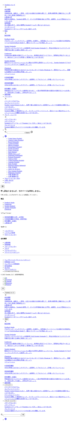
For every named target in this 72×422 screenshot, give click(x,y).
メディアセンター (10, 119)
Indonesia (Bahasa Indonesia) (17, 165)
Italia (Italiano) (12, 152)
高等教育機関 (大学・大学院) (14, 217)
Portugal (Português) (14, 157)
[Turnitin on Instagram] (8, 283)
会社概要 (7, 9)
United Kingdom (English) (16, 160)
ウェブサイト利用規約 (12, 264)
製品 (6, 31)
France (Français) (13, 150)
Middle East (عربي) (14, 154)
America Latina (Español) (16, 140)
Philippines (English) (14, 173)
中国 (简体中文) (13, 174)
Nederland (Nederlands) (15, 155)
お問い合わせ (9, 180)
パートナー (8, 96)
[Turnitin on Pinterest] (7, 284)
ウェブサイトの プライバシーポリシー (17, 260)
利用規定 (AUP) (9, 262)
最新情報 (7, 94)
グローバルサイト (10, 269)
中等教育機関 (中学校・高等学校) (15, 219)
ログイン (7, 182)
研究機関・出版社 (10, 221)
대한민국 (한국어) (14, 169)
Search (27, 132)
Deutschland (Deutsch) (15, 147)
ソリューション (9, 74)
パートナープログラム (12, 101)
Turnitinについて (9, 5)
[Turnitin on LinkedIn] (7, 281)
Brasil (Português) (13, 142)
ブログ (6, 248)
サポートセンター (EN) (12, 178)
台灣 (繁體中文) (13, 176)
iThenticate (7, 209)
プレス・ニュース (10, 115)
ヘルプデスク (9, 231)
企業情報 (7, 242)
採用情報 (7, 244)
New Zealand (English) (15, 171)
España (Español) (13, 148)
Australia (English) (13, 162)
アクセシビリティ (10, 250)
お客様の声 (8, 223)
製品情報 (7, 35)
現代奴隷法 (8, 266)
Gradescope (8, 204)
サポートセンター (10, 234)
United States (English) (15, 138)
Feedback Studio (9, 202)
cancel (32, 132)
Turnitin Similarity (9, 206)
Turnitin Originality (10, 207)
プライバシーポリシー (12, 252)
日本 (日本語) (12, 167)
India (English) (12, 164)
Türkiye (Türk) (12, 159)
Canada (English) (13, 143)
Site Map (7, 267)
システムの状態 (9, 233)
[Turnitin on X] (5, 278)
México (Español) (13, 145)
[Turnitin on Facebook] (8, 279)
